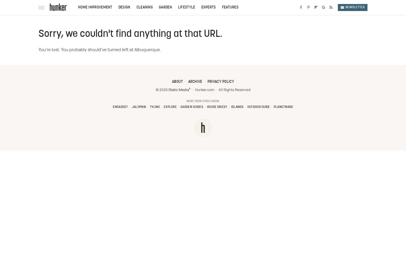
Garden (165, 7)
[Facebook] (301, 7)
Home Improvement (95, 7)
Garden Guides (191, 107)
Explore (170, 107)
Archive (195, 82)
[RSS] (331, 7)
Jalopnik (139, 107)
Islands (237, 107)
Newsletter (355, 7)
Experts (208, 7)
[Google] (323, 7)
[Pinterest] (308, 7)
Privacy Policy (220, 82)
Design (124, 7)
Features (230, 7)
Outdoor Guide (258, 107)
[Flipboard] (316, 7)
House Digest (217, 107)
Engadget (120, 107)
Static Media (178, 90)
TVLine (155, 107)
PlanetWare (283, 107)
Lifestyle (186, 7)
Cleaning (145, 7)
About (177, 82)
